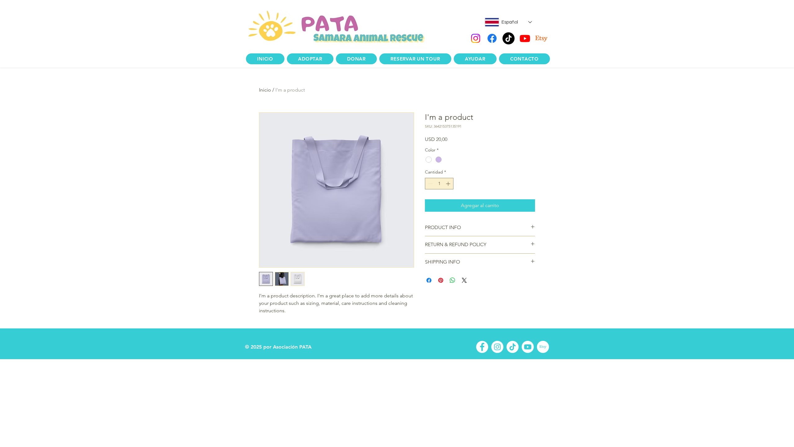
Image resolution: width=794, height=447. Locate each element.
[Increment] (449, 183)
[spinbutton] (439, 183)
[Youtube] (525, 38)
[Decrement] (430, 183)
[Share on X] (464, 280)
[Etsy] (541, 38)
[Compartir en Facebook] (429, 280)
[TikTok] (508, 38)
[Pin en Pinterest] (440, 280)
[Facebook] (492, 38)
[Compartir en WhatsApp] (452, 280)
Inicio (265, 90)
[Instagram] (476, 38)
